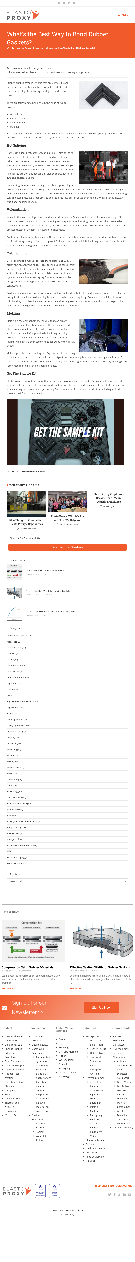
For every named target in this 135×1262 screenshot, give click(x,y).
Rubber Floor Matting (17, 803)
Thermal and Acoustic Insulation (12, 1106)
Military (10, 761)
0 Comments (46, 574)
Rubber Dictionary (123, 1127)
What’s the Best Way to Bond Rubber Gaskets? (70, 47)
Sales (9, 815)
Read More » (7, 988)
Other (10, 785)
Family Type (123, 1086)
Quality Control (14, 797)
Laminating (42, 1123)
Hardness (122, 1090)
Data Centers (13, 671)
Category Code (125, 1065)
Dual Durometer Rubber (18, 677)
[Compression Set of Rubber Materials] (14, 572)
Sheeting (10, 1086)
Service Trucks (98, 1048)
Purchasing (12, 791)
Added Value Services (17, 635)
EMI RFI (10, 695)
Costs (62, 1039)
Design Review (40, 1044)
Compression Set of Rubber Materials (45, 570)
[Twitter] (110, 1195)
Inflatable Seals (13, 1098)
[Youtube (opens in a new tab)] (74, 2)
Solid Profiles (13, 833)
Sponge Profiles (14, 839)
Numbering (119, 1057)
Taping (40, 1131)
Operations (12, 779)
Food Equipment (15, 719)
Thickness (122, 1119)
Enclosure (91, 1152)
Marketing (12, 749)
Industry (11, 737)
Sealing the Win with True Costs (22, 821)
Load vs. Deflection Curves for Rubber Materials (50, 611)
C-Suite (10, 659)
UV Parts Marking (68, 1051)
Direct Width (124, 1082)
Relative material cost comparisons (43, 1106)
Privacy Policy (58, 1210)
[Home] (8, 47)
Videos (10, 851)
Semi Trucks (96, 1044)
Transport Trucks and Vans (96, 1061)
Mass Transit (97, 1040)
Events (10, 713)
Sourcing (64, 1047)
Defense (90, 1144)
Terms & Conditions (74, 1210)
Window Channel (14, 1069)
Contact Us (124, 1185)
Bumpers (11, 653)
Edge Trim (11, 683)
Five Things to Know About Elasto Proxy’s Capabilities (26, 522)
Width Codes (124, 1123)
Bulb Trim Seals (14, 647)
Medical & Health (95, 1148)
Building (90, 1160)
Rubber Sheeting (15, 809)
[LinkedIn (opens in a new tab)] (69, 2)
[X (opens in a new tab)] (59, 2)
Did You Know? (121, 1048)
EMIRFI (8, 1094)
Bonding (40, 1127)
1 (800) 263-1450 (103, 1185)
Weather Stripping (16, 857)
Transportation (94, 1036)
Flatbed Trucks (98, 1053)
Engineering (57, 72)
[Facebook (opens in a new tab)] (64, 2)
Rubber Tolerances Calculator (119, 1040)
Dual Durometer (14, 1061)
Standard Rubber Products (20, 845)
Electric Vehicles (14, 689)
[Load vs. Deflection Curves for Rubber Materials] (14, 613)
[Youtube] (130, 1195)
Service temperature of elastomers (43, 1094)
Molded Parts (13, 767)
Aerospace (12, 641)
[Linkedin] (125, 1195)
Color (120, 1069)
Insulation (12, 743)
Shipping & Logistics (16, 827)
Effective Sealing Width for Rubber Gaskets (48, 591)
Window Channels (15, 863)
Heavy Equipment (78, 72)
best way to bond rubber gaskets (28, 471)
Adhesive (122, 1061)
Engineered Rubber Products (28, 72)
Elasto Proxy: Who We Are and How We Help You (67, 517)
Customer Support (16, 665)
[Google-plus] (120, 1195)
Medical (10, 755)
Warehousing (66, 1059)
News (9, 773)
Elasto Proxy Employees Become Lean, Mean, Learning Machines (109, 498)
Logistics (63, 1043)
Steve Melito (18, 68)
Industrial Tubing (15, 731)
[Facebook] (115, 1195)
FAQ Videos (119, 1053)
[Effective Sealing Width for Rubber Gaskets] (14, 592)
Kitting (62, 1055)
